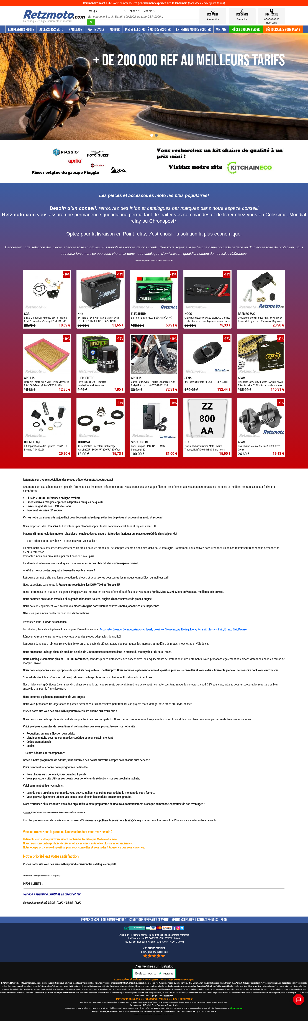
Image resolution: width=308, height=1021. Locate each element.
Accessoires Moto (51, 29)
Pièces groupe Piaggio (246, 29)
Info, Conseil (271, 14)
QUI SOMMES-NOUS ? (114, 919)
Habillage (75, 29)
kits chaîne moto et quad (56, 677)
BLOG (224, 919)
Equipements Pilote (21, 29)
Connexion (242, 19)
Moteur (115, 29)
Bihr (251, 548)
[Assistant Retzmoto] (298, 999)
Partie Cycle (96, 29)
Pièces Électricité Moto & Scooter (148, 29)
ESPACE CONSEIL (90, 919)
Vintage (221, 29)
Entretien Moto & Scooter (193, 29)
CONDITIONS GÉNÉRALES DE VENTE (149, 919)
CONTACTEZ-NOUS (207, 919)
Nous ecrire (271, 22)
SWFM (181, 941)
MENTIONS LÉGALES (183, 919)
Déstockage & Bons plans (283, 29)
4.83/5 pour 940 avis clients (154, 950)
